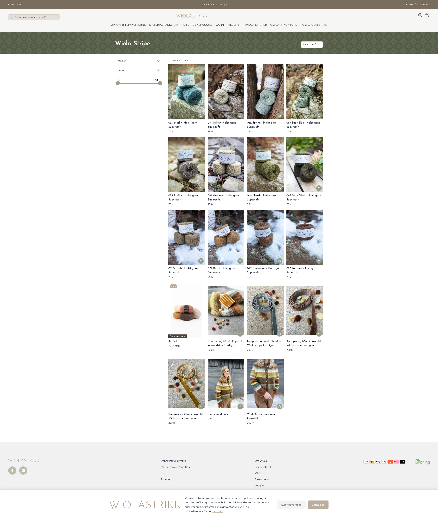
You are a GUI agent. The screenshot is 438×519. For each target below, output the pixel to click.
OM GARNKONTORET (284, 24)
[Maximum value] (160, 83)
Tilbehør (234, 24)
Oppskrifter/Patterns (128, 24)
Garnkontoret (263, 467)
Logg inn (260, 485)
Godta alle (318, 504)
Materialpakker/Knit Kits (169, 24)
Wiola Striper (256, 24)
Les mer (217, 511)
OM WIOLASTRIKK (314, 24)
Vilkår (258, 473)
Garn (220, 24)
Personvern (262, 479)
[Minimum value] (118, 83)
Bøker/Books (202, 24)
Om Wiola (261, 460)
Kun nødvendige (291, 504)
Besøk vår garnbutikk (418, 4)
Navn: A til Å (310, 44)
